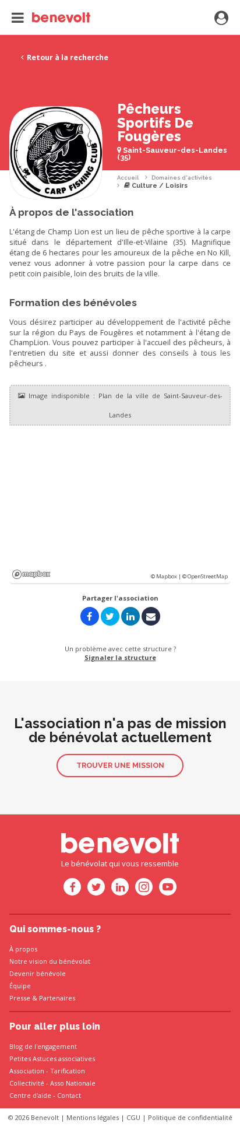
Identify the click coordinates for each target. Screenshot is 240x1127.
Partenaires (57, 997)
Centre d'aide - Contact (45, 1095)
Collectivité (26, 1083)
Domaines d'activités (181, 177)
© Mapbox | (166, 576)
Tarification (67, 1070)
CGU (133, 1117)
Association (26, 1070)
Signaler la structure (120, 657)
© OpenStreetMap (205, 576)
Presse (19, 997)
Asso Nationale (73, 1083)
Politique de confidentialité (190, 1117)
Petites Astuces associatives (52, 1058)
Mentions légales (92, 1117)
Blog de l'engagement (43, 1046)
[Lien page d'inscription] (221, 18)
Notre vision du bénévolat (49, 961)
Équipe (20, 985)
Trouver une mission (120, 765)
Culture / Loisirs (159, 185)
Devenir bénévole (37, 973)
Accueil (128, 177)
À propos (23, 949)
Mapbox (31, 574)
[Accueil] (51, 17)
